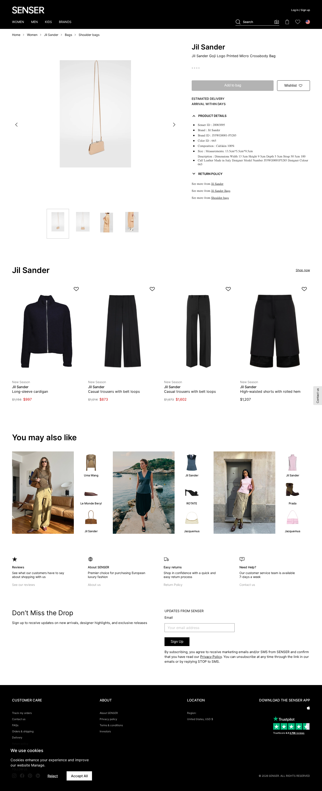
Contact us (247, 585)
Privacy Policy (211, 657)
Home (16, 35)
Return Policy (173, 585)
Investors (105, 731)
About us (94, 585)
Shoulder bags (89, 35)
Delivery (17, 737)
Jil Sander (51, 35)
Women (32, 35)
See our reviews (23, 585)
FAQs (15, 725)
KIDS (48, 22)
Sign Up (177, 641)
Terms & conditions (111, 725)
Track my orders (22, 713)
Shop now (303, 270)
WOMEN (18, 22)
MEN (34, 22)
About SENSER (109, 713)
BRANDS (65, 22)
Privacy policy (108, 719)
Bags (68, 35)
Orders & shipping (23, 731)
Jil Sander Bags (220, 190)
